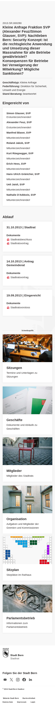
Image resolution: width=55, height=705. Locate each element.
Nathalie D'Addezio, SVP (21, 194)
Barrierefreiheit (29, 698)
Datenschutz (8, 702)
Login (33, 702)
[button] (5, 679)
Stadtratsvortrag (19, 243)
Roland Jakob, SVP (18, 143)
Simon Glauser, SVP (18, 113)
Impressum (21, 702)
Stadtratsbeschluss (21, 239)
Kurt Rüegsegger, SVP (19, 153)
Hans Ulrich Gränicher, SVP (23, 174)
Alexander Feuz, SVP (19, 122)
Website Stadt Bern (11, 698)
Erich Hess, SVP (16, 163)
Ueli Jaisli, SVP (15, 184)
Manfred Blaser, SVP (18, 132)
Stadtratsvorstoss (20, 307)
